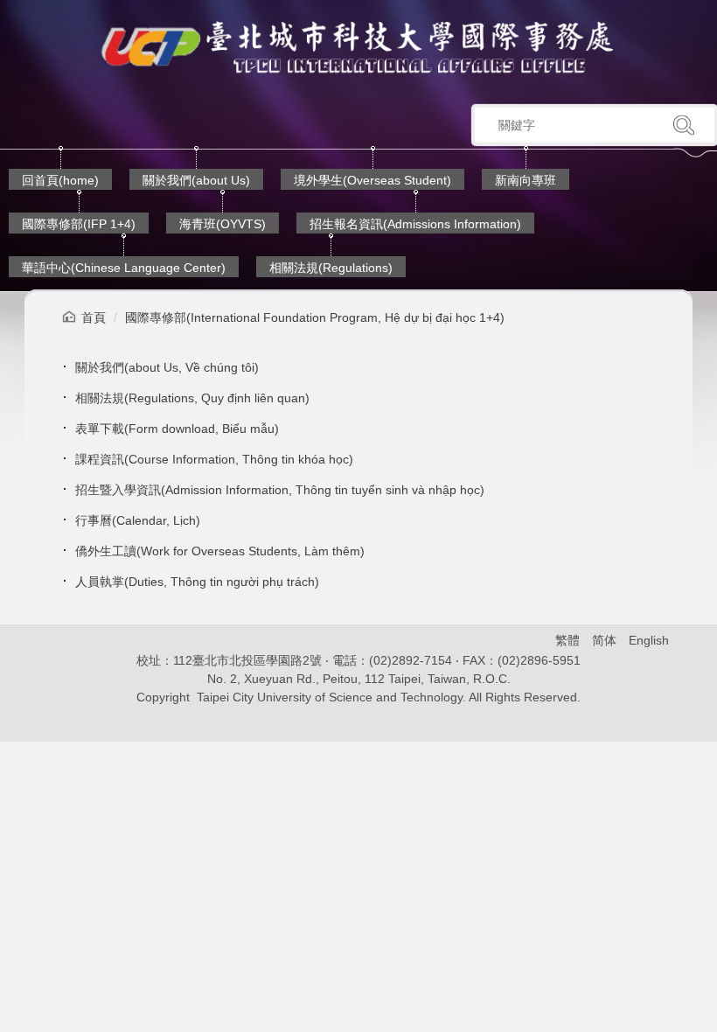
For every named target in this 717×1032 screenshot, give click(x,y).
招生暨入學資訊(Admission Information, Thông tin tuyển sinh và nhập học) (279, 490)
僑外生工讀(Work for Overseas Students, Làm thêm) (220, 551)
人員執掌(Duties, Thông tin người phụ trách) (197, 582)
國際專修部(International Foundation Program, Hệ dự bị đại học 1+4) (315, 317)
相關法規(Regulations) (331, 268)
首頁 (93, 317)
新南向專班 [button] (525, 180)
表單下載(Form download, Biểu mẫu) (177, 429)
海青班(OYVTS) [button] (222, 224)
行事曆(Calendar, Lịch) (137, 520)
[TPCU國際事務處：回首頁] (358, 47)
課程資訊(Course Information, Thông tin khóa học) (214, 459)
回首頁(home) (60, 180)
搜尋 (683, 125)
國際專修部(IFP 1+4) (79, 224)
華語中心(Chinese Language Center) (124, 268)
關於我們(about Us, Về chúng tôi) (167, 367)
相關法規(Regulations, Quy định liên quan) (192, 398)
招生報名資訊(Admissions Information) (415, 224)
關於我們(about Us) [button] (196, 180)
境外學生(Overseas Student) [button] (372, 180)
